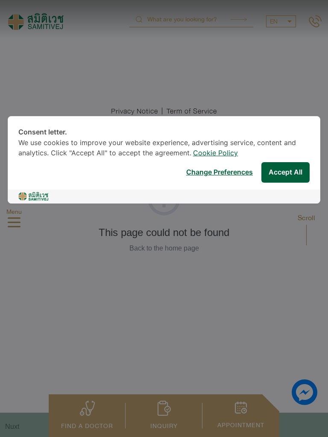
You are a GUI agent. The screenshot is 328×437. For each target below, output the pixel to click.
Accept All (285, 172)
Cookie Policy (215, 153)
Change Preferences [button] (219, 172)
